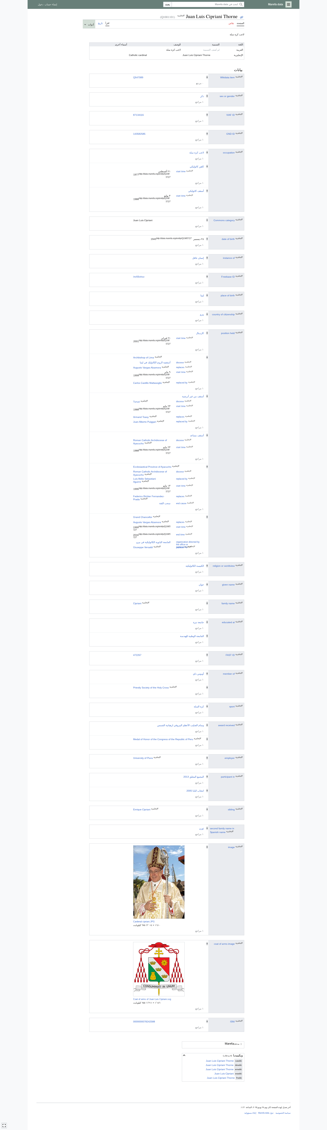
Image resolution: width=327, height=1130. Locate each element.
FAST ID (230, 655)
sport (232, 706)
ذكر (202, 96)
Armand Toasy (141, 417)
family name (228, 603)
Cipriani (137, 603)
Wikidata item (227, 77)
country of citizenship (223, 314)
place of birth (228, 295)
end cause (181, 503)
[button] (288, 4)
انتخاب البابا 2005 (195, 790)
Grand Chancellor (142, 517)
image (231, 847)
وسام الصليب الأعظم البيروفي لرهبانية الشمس (180, 725)
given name (228, 584)
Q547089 (138, 77)
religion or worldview (224, 565)
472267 (137, 655)
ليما (202, 295)
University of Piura (143, 758)
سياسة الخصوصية (283, 1113)
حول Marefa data (266, 1113)
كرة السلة (199, 706)
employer (230, 758)
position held (228, 333)
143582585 (139, 133)
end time (180, 534)
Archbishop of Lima (143, 357)
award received (226, 725)
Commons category (224, 220)
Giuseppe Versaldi (143, 547)
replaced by (182, 383)
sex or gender (227, 96)
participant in (228, 776)
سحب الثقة (164, 503)
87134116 (138, 115)
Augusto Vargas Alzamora (147, 367)
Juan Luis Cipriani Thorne (220, 1060)
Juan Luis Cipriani (224, 1073)
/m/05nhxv (138, 276)
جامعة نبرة (198, 622)
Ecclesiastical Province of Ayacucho (152, 466)
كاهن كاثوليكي (197, 166)
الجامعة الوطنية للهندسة (192, 636)
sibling (231, 809)
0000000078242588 (144, 1021)
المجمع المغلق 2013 (193, 776)
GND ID (230, 133)
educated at (228, 622)
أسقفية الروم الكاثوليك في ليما (155, 362)
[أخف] (184, 1055)
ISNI (232, 1021)
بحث (167, 4)
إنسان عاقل (198, 258)
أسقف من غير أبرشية (193, 396)
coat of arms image (224, 943)
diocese (180, 362)
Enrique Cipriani (141, 809)
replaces (180, 367)
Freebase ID (228, 276)
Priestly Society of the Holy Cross (151, 687)
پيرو (202, 314)
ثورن (201, 828)
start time (180, 171)
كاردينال (200, 333)
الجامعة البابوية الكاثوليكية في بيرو (153, 542)
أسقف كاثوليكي (196, 191)
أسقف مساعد (197, 435)
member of (229, 673)
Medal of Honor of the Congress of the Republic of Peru (163, 739)
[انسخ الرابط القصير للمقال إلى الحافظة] (241, 17)
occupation (229, 152)
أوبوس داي (198, 673)
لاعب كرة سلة (196, 152)
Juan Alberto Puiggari (144, 421)
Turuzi (136, 401)
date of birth (228, 239)
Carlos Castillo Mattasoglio (147, 383)
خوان (201, 584)
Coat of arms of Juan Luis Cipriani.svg (152, 999)
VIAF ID (230, 115)
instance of (229, 258)
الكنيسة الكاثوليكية (195, 565)
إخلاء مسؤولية (250, 1113)
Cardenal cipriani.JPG (144, 921)
